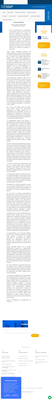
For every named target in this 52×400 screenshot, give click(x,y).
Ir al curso (35, 335)
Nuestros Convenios (23, 358)
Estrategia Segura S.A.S (27, 392)
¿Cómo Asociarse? (23, 356)
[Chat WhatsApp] (50, 397)
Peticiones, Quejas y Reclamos (26, 360)
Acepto (7, 395)
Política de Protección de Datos (41, 362)
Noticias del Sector (23, 363)
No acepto (15, 395)
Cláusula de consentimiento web (42, 357)
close (19, 378)
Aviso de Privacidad (40, 359)
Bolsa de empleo (23, 365)
